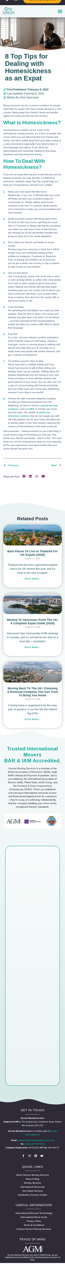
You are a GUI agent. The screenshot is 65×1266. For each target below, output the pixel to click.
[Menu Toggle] (60, 11)
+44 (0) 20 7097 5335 (34, 1144)
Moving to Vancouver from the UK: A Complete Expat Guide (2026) (32, 621)
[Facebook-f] (23, 1155)
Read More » (32, 579)
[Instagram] (29, 1155)
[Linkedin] (35, 1155)
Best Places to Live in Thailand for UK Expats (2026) (32, 553)
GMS (31, 409)
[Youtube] (41, 1155)
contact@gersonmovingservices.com (36, 1140)
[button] (24, 476)
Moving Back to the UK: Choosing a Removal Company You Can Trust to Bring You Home (32, 692)
